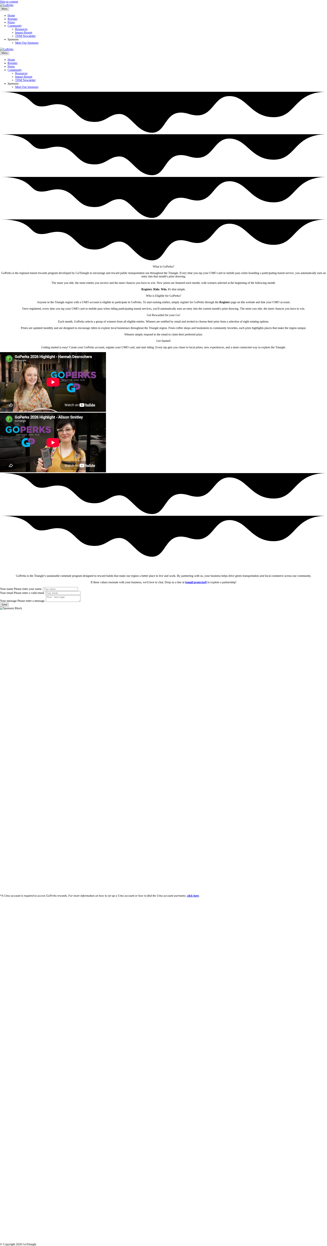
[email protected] (196, 582)
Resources (21, 29)
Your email (6, 592)
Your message (8, 600)
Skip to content (9, 1)
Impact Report (23, 32)
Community (15, 25)
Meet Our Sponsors (26, 42)
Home (11, 15)
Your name (6, 588)
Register (12, 18)
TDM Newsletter (25, 36)
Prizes (11, 22)
